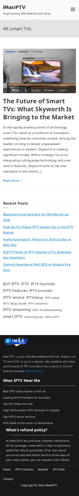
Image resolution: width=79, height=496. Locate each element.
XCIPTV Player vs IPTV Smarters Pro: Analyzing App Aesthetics (37, 255)
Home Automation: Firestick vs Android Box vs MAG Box (37, 242)
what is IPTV (52, 317)
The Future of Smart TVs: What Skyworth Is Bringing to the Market (38, 109)
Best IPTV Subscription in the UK (24, 391)
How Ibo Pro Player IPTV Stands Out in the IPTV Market (38, 230)
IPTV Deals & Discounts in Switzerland (28, 423)
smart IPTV (13, 316)
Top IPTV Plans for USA (18, 404)
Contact (8, 479)
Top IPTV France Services (19, 416)
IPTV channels (43, 283)
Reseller (43, 469)
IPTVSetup (34, 297)
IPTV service (14, 297)
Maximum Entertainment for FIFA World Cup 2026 (36, 217)
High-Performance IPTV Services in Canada (31, 410)
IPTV (25, 283)
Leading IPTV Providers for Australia (26, 397)
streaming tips (33, 317)
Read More (11, 181)
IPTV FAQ (59, 469)
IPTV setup (52, 298)
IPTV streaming (17, 309)
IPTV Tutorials (24, 469)
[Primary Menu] (73, 10)
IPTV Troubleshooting (47, 310)
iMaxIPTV (14, 7)
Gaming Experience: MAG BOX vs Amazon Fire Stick (37, 267)
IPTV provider (41, 290)
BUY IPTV (11, 283)
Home (7, 469)
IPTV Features (15, 290)
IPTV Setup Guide (14, 303)
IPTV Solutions (38, 303)
